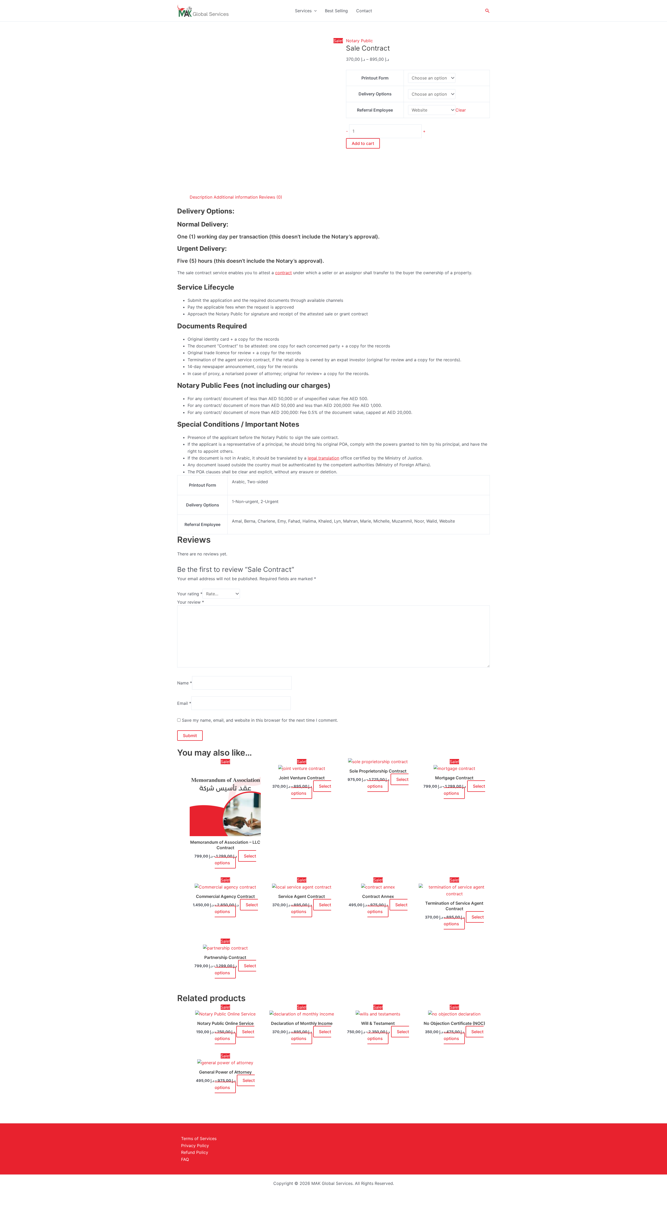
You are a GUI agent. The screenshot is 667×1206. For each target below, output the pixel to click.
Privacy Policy (195, 1145)
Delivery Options (375, 93)
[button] (314, 10)
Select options (235, 859)
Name (184, 682)
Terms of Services (199, 1138)
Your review (190, 602)
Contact (364, 10)
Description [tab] (201, 197)
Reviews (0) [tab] (270, 197)
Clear (460, 110)
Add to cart (363, 143)
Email (184, 703)
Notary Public (359, 40)
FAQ (185, 1159)
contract (283, 272)
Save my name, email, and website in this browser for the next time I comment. (260, 720)
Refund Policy (194, 1152)
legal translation (323, 458)
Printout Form (374, 78)
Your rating (189, 593)
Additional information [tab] (236, 197)
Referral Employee (375, 110)
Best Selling (336, 10)
